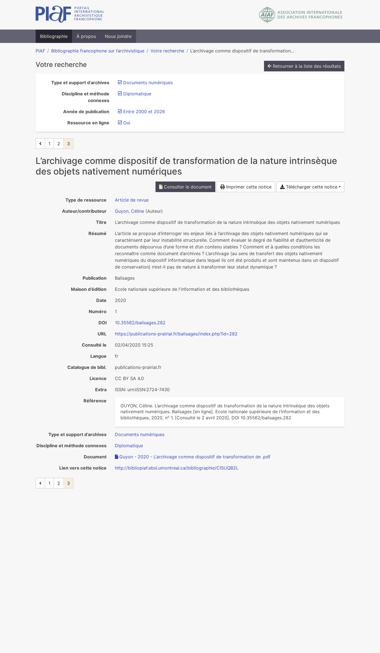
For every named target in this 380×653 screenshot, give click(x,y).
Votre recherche (167, 51)
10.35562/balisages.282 (140, 322)
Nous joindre (118, 36)
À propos (86, 36)
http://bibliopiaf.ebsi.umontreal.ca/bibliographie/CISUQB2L (176, 468)
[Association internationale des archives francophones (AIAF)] (300, 15)
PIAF (40, 51)
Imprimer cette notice (248, 187)
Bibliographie (54, 36)
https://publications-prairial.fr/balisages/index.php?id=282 (176, 334)
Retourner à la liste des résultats (306, 66)
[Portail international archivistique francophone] (70, 15)
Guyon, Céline (129, 211)
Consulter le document (187, 187)
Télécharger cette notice (311, 187)
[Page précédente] (40, 143)
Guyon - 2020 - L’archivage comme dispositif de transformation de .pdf (194, 456)
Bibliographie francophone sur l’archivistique (97, 51)
